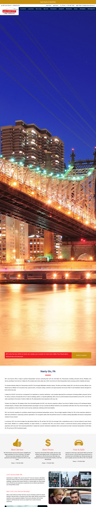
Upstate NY (61, 8)
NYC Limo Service (7, 5)
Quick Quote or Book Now (48, 2)
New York (46, 8)
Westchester (69, 8)
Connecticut (23, 8)
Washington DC (91, 8)
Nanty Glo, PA (16, 5)
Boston (75, 8)
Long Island (31, 8)
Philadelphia (82, 8)
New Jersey (38, 8)
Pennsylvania (53, 8)
